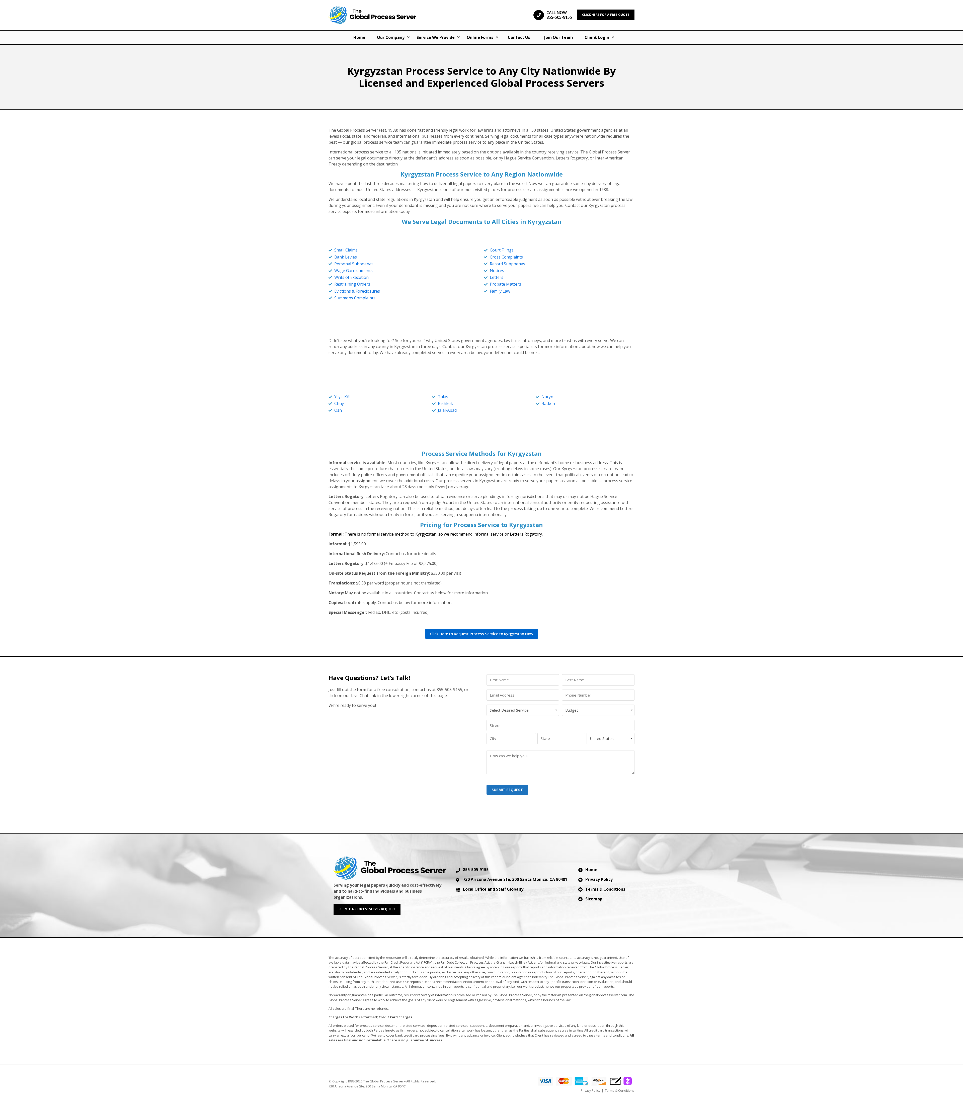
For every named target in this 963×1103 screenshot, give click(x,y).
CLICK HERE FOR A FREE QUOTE (605, 15)
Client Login (597, 37)
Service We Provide (436, 37)
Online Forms (480, 37)
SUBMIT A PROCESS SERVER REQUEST (367, 909)
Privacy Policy (599, 879)
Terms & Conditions (605, 889)
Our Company (391, 37)
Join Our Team (558, 37)
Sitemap (593, 899)
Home (359, 37)
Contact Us (519, 37)
